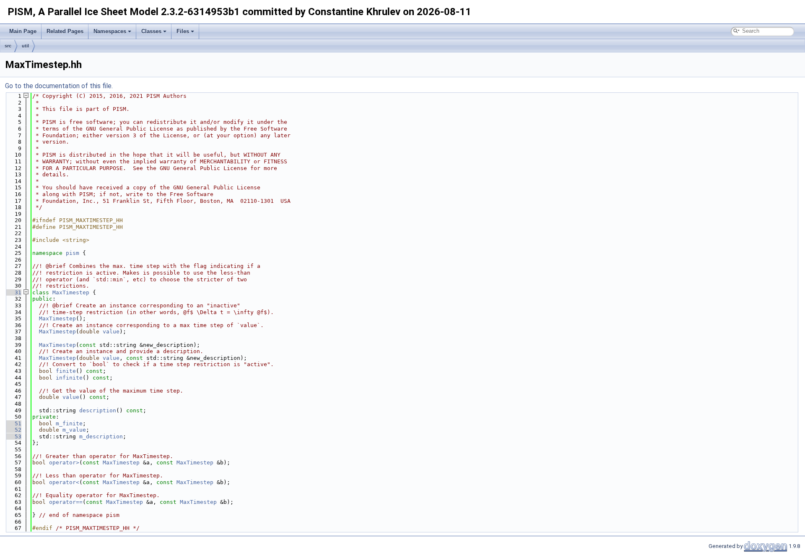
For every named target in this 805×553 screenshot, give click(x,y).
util (25, 45)
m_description (101, 436)
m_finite (69, 423)
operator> (64, 462)
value (111, 331)
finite (66, 371)
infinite (69, 378)
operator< (64, 482)
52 (13, 430)
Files (183, 31)
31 (13, 292)
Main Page (22, 31)
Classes (151, 31)
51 (13, 423)
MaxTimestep (70, 292)
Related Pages (65, 31)
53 (13, 436)
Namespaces (109, 31)
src (8, 45)
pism (72, 253)
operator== (66, 502)
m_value (74, 430)
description (97, 410)
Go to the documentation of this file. (59, 86)
